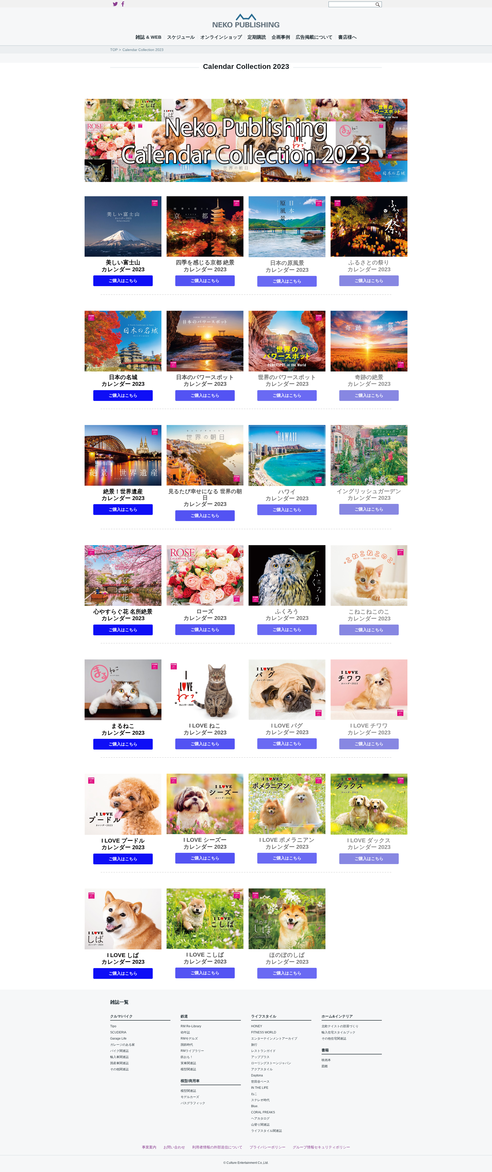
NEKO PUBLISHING (246, 20)
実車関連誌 (188, 1063)
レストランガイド (263, 1051)
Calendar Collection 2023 (142, 50)
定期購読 (257, 37)
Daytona (257, 1075)
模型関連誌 (188, 1069)
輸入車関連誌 (119, 1057)
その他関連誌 (119, 1069)
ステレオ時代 (260, 1100)
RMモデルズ (189, 1038)
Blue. (254, 1106)
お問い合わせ (174, 1147)
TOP (114, 50)
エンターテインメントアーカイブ (274, 1038)
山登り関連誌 (260, 1124)
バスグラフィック (193, 1103)
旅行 (254, 1044)
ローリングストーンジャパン (271, 1063)
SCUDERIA (118, 1032)
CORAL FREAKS (263, 1112)
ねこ (254, 1094)
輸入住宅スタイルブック (338, 1032)
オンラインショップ (221, 37)
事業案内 (149, 1147)
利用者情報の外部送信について (217, 1147)
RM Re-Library (191, 1026)
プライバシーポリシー (267, 1147)
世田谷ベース (260, 1081)
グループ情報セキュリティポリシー (321, 1147)
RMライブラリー (192, 1051)
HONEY (256, 1026)
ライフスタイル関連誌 (266, 1131)
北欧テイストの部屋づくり (340, 1026)
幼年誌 (185, 1032)
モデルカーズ (190, 1097)
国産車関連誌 (119, 1063)
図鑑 (325, 1066)
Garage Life (118, 1038)
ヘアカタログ (260, 1118)
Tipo (113, 1026)
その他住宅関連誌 (334, 1038)
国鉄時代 (187, 1044)
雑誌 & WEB (148, 37)
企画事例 (281, 37)
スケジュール (181, 37)
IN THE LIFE (259, 1088)
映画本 (326, 1060)
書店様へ (347, 37)
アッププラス (260, 1057)
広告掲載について (314, 37)
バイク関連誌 (119, 1051)
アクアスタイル (262, 1069)
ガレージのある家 (122, 1044)
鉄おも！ (187, 1057)
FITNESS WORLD (263, 1032)
